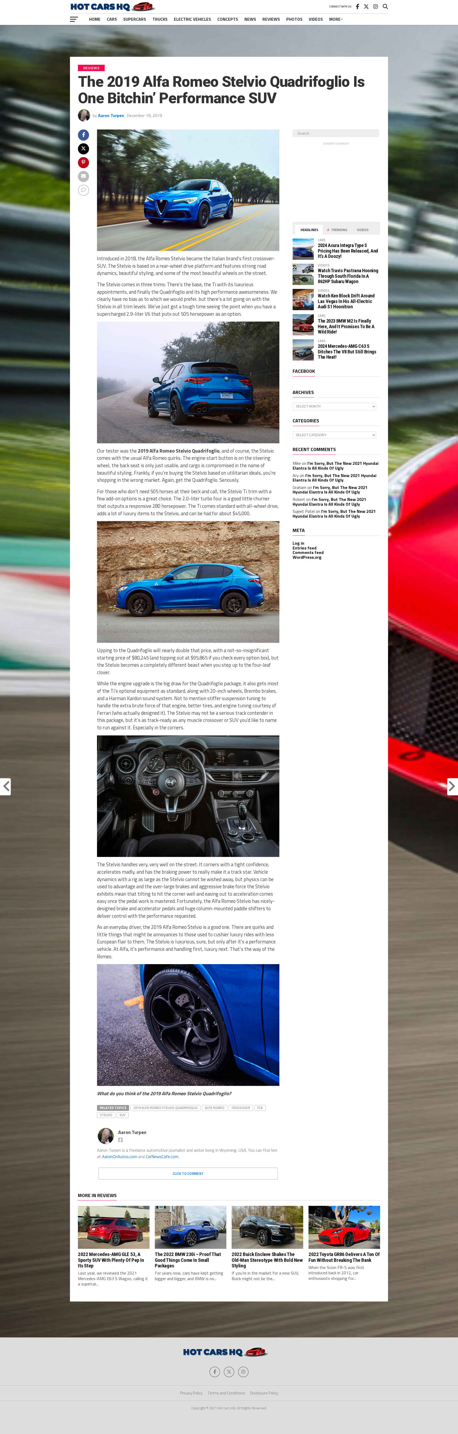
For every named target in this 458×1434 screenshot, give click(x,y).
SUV (123, 1114)
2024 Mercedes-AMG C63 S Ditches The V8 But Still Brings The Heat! (347, 351)
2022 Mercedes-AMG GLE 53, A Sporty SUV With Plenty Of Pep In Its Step (111, 1259)
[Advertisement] (229, 41)
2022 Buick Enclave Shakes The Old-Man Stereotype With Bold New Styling (267, 1259)
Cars (112, 19)
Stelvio (106, 1114)
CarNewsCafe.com (162, 1156)
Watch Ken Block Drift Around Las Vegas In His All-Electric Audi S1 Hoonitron (346, 301)
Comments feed (308, 552)
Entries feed (304, 548)
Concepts (227, 19)
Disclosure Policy (264, 1393)
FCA (260, 1107)
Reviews (271, 19)
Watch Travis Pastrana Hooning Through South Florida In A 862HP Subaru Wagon (348, 276)
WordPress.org (307, 557)
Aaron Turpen (111, 115)
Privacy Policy (191, 1393)
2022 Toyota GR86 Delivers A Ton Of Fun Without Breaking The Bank (344, 1257)
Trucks (160, 19)
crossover (241, 1107)
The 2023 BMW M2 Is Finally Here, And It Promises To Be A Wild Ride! (346, 326)
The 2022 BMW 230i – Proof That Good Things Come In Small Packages (188, 1259)
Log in (298, 543)
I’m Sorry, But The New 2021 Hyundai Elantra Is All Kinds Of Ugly (335, 465)
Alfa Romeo (214, 1107)
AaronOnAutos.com (119, 1156)
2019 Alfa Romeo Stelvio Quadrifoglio (165, 1107)
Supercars (134, 19)
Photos (294, 19)
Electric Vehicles (192, 19)
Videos (316, 19)
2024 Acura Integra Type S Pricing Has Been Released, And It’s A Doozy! (348, 250)
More (335, 19)
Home (94, 19)
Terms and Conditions (226, 1393)
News (250, 19)
